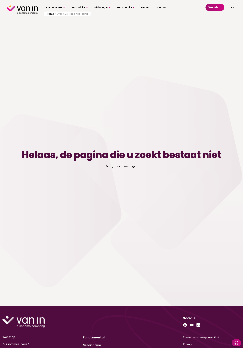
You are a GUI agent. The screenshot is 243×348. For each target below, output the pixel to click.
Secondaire (78, 7)
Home (50, 14)
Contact (162, 7)
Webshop (8, 337)
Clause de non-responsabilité (201, 337)
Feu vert (146, 7)
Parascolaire (124, 7)
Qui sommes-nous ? (15, 344)
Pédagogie (101, 7)
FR (232, 7)
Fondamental (54, 7)
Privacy (187, 344)
